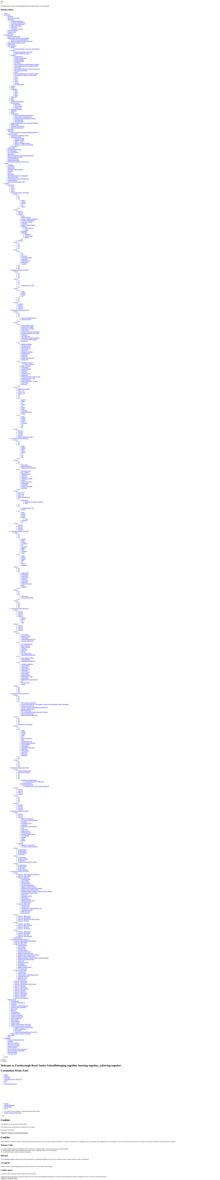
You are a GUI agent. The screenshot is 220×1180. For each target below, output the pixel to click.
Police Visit (24, 350)
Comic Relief (25, 638)
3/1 (19, 195)
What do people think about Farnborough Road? (21, 155)
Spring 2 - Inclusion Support (22, 143)
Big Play (13, 1010)
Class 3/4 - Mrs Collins (24, 903)
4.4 (19, 287)
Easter (23, 216)
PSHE (12, 112)
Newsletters (11, 174)
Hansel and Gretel (26, 319)
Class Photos (24, 580)
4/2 (19, 342)
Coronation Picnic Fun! (27, 508)
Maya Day (24, 384)
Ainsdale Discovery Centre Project (23, 1027)
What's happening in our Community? (18, 175)
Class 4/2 (20, 212)
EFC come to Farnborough (28, 703)
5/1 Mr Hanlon (22, 857)
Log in (6, 1057)
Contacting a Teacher (17, 29)
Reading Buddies (19, 61)
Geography (14, 89)
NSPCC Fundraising (20, 1029)
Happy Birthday (25, 675)
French (23, 413)
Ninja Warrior (25, 750)
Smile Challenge (25, 647)
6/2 (19, 265)
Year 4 (16, 78)
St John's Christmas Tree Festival (30, 332)
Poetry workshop (29, 364)
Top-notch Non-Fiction (20, 70)
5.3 (19, 299)
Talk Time (13, 110)
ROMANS (28, 234)
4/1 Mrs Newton (22, 849)
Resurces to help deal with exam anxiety (22, 41)
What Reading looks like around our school (26, 66)
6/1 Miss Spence (22, 865)
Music (12, 100)
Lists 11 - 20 (21, 392)
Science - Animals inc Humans (29, 219)
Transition (10, 171)
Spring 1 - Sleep (18, 141)
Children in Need (15, 1013)
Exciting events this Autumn (29, 780)
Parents (6, 163)
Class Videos (24, 383)
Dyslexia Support (19, 84)
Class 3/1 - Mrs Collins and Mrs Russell (28, 874)
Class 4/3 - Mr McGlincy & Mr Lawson (29, 919)
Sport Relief (24, 897)
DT (22, 253)
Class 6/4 (20, 308)
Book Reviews (18, 938)
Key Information (8, 35)
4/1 (19, 324)
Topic (22, 735)
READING (24, 231)
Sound (26, 230)
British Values (15, 124)
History (13, 87)
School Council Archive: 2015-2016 (21, 1026)
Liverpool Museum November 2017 (34, 781)
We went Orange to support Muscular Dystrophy (34, 712)
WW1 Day (24, 650)
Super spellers (25, 673)
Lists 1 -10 (21, 495)
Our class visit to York (27, 641)
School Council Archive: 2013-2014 (21, 1033)
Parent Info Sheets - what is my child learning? (27, 49)
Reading (13, 55)
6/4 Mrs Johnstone (23, 869)
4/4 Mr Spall (21, 854)
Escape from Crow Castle (28, 378)
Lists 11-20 (21, 494)
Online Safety (11, 44)
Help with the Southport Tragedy (16, 42)
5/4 (19, 248)
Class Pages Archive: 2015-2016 (20, 871)
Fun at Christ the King (27, 597)
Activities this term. (26, 783)
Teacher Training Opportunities (16, 1050)
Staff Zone (10, 33)
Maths (12, 47)
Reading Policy (18, 56)
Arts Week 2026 (18, 121)
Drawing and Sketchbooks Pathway (24, 115)
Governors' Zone (12, 1053)
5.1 (19, 290)
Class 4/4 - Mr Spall (23, 920)
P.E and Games (25, 682)
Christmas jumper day (27, 664)
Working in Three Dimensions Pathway (25, 118)
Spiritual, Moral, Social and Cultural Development (24, 123)
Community (7, 1038)
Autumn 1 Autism (19, 138)
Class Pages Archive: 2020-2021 (20, 608)
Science (13, 86)
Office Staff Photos (16, 25)
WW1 (26, 503)
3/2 (19, 197)
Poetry (16, 72)
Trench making (25, 665)
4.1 (19, 281)
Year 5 (16, 80)
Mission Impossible (26, 344)
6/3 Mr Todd (21, 868)
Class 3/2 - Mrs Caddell (24, 876)
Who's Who (11, 19)
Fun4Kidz (10, 1041)
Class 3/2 (20, 613)
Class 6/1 (20, 304)
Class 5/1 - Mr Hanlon (24, 924)
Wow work (24, 464)
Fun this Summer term (27, 784)
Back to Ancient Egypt (27, 713)
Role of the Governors (14, 1044)
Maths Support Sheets (24, 389)
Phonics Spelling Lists (24, 497)
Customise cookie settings (21, 1133)
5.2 (19, 298)
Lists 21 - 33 (21, 393)
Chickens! (24, 822)
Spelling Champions (26, 486)
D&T (22, 549)
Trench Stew (24, 667)
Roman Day (24, 341)
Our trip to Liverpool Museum (29, 820)
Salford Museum (25, 879)
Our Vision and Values (14, 18)
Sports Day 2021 (26, 636)
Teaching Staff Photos (17, 21)
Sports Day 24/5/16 (26, 896)
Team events (17, 107)
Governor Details (12, 1047)
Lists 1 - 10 (21, 390)
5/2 (19, 245)
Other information (12, 1052)
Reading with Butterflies (28, 220)
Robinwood (24, 262)
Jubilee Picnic (25, 573)
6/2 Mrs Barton (22, 866)
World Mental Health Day (28, 639)
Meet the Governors (13, 1043)
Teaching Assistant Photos (18, 22)
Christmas (24, 223)
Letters (9, 172)
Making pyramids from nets (28, 886)
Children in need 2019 (17, 1016)
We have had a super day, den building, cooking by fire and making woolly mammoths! (45, 704)
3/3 (19, 199)
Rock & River (25, 635)
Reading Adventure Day (28, 358)
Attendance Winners (26, 478)
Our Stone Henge (26, 883)
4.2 (19, 282)
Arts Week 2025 (18, 120)
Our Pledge (17, 63)
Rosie (22, 585)
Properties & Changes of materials (34, 502)
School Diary (11, 168)
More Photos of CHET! (27, 328)
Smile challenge (25, 669)
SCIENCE (24, 226)
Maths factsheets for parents (25, 437)
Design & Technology (27, 818)
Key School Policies (13, 152)
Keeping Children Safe (14, 36)
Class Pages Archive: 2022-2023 (20, 438)
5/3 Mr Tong (21, 860)
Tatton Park (24, 596)
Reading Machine (26, 369)
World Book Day (26, 217)
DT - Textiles (25, 472)
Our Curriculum (12, 46)
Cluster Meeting (15, 1021)
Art (22, 205)
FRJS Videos (11, 1035)
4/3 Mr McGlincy (22, 852)
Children (6, 183)
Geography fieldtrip (26, 257)
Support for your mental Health (19, 39)
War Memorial (15, 1001)
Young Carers (11, 148)
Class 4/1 (20, 211)
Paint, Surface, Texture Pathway (23, 117)
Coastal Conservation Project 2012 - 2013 (25, 1032)
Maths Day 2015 (25, 911)
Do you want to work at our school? (17, 1049)
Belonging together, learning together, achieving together (36, 891)
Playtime (23, 837)
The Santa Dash (25, 336)
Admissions (11, 154)
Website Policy (8, 1107)
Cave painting (25, 880)
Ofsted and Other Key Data (15, 157)
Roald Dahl (24, 576)
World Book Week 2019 (28, 747)
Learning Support (12, 134)
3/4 (19, 208)
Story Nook (14, 1009)
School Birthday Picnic (27, 325)
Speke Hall (24, 749)
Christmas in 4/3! (26, 373)
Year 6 (16, 81)
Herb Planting (15, 1019)
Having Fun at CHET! (27, 327)
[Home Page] (1, 3)
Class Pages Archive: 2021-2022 (20, 531)
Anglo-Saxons (29, 236)
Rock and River (25, 645)
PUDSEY (24, 587)
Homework (11, 131)
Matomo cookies (9, 1159)
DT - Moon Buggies (26, 644)
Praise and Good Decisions (28, 318)
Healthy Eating (15, 1023)
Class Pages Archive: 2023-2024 (20, 310)
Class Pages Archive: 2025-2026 (20, 192)
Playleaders (17, 104)
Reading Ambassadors (20, 58)
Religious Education (16, 109)
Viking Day (24, 335)
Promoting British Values (14, 149)
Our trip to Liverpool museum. (29, 846)
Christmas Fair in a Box (27, 285)
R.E (22, 737)
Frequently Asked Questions (15, 169)
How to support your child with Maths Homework (24, 132)
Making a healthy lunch (27, 709)
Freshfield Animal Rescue (18, 1002)
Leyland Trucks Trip (26, 741)
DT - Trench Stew (26, 653)
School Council (12, 999)
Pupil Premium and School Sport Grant (18, 161)
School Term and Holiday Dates (16, 182)
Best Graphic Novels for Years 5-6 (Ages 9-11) (27, 69)
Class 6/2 (20, 305)
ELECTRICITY (29, 228)
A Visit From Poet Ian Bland (29, 339)
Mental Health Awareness (28, 743)
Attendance (11, 165)
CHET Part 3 (25, 330)
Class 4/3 (20, 214)
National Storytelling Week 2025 (23, 52)
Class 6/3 (20, 307)
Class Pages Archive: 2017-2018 (20, 767)
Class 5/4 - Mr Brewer (24, 928)
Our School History (13, 30)
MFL (12, 98)
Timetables (10, 129)
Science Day (24, 359)
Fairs (22, 828)
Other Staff (14, 27)
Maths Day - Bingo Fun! (28, 845)
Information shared (16, 137)
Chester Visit (24, 577)
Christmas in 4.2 (25, 349)
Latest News (14, 146)
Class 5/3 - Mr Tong (23, 927)
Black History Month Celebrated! (30, 338)
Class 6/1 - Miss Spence (24, 931)
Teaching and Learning (17, 127)
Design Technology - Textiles (29, 381)
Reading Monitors (19, 59)
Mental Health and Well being (29, 715)
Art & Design (14, 114)
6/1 (19, 251)
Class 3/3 (20, 614)
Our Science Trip (26, 902)
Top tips (16, 83)
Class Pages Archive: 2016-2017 (20, 811)
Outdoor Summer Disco (24, 771)
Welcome (10, 16)
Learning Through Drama (28, 834)
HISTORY (24, 233)
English (13, 50)
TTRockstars (24, 367)
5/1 (19, 243)
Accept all (10, 1133)
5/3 (19, 247)
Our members (14, 1012)
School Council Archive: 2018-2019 (21, 1024)
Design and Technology (17, 101)
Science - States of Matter (28, 225)
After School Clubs (13, 177)
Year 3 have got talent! (24, 772)
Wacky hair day (25, 672)
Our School (7, 15)
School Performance (13, 158)
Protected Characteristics (17, 126)
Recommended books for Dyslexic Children (26, 73)
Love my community (16, 1015)
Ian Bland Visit (25, 353)
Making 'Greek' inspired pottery (29, 890)
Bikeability (24, 755)
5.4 (19, 301)
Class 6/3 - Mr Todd (23, 934)
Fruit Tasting (17, 1030)
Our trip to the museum (27, 885)
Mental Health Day (26, 466)
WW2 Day (24, 256)
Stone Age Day (25, 831)
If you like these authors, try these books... (25, 75)
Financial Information (13, 160)
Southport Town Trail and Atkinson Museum (37, 786)
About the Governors (13, 1046)
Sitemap (6, 1103)
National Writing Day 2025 (21, 53)
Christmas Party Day (27, 910)
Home (5, 13)
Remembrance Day (26, 823)
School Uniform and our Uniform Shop (18, 178)
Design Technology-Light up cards (30, 376)
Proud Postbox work (26, 676)
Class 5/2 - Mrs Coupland (25, 925)
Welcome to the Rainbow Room (19, 135)
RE (22, 457)
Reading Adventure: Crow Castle (30, 333)
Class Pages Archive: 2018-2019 (20, 693)
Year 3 (16, 76)
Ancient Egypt (25, 905)
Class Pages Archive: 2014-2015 (20, 939)
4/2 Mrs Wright (22, 851)
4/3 (19, 361)
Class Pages (11, 185)
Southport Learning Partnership (19, 1006)
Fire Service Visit (26, 345)
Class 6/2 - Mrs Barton (24, 933)
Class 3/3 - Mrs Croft (23, 877)
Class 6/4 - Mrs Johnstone (25, 936)
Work (26, 519)
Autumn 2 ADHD (19, 140)
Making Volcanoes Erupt (28, 900)
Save (15, 1178)
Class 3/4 (20, 616)
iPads (9, 1036)
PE (22, 239)
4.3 (19, 284)
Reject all (3, 1133)
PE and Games (15, 103)
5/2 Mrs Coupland (23, 859)
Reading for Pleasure (27, 352)
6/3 (19, 267)
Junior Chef (24, 829)
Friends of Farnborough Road (16, 1040)
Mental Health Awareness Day (29, 679)
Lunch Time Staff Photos (18, 24)
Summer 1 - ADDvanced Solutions (23, 144)
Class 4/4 (20, 240)
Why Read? (17, 67)
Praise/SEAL (24, 678)
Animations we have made (25, 724)
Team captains (18, 106)
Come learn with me (26, 222)
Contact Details (12, 32)
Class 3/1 (20, 611)
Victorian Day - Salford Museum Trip (31, 908)
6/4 (19, 268)
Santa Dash (24, 259)
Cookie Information (9, 1105)
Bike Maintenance (26, 710)
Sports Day (24, 488)
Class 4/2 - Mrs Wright (24, 917)
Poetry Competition (16, 1018)
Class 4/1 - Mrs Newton (24, 916)
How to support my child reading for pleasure (26, 64)
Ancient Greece (25, 907)
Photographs (24, 500)
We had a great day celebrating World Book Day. (34, 707)
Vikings (27, 237)
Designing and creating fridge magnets (31, 888)
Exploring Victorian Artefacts (29, 826)
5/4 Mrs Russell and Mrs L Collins (27, 862)
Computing (14, 97)
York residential (25, 744)
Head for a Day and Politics (18, 1007)
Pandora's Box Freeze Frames (29, 893)
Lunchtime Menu (12, 180)
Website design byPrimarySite (12, 1113)
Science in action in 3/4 (27, 706)
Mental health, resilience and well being (18, 38)
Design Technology (26, 412)
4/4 (19, 386)
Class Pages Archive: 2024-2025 (20, 270)
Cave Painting (25, 835)
